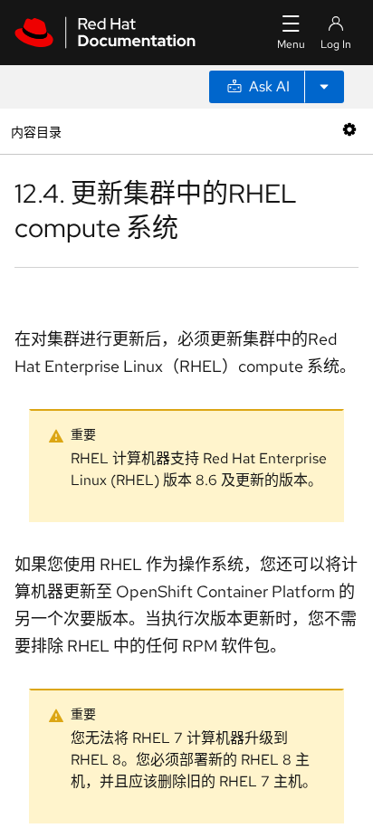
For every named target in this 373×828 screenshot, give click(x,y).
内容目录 (36, 130)
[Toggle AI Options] (324, 87)
